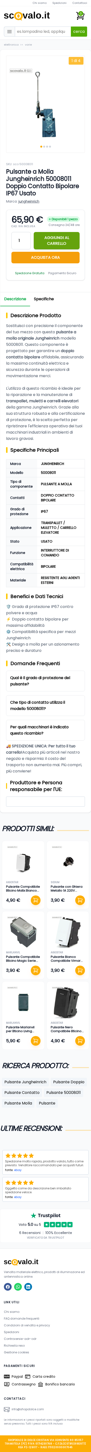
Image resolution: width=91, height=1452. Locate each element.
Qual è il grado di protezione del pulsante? (40, 681)
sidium (55, 882)
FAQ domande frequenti (21, 1318)
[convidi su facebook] (8, 1287)
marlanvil (13, 952)
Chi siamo (40, 3)
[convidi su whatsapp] (18, 1287)
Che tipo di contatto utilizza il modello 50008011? (37, 705)
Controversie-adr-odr (20, 1339)
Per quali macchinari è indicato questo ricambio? (39, 730)
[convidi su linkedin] (28, 1287)
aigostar (12, 882)
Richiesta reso (14, 1345)
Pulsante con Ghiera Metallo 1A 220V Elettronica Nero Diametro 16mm (67, 892)
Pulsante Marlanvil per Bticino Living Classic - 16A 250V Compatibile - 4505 (21, 1033)
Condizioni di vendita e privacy (27, 1325)
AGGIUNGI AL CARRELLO (56, 240)
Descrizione (15, 299)
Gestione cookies (16, 1352)
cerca (79, 31)
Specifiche (44, 299)
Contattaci (79, 3)
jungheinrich (28, 201)
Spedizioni (59, 3)
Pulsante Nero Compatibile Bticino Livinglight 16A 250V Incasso (66, 1033)
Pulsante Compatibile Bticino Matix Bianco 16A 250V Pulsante (23, 890)
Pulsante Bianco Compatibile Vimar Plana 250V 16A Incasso (66, 962)
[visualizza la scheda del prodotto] (23, 862)
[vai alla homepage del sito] (45, 1262)
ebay (18, 1170)
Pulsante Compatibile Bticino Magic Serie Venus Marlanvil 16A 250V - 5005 (23, 962)
